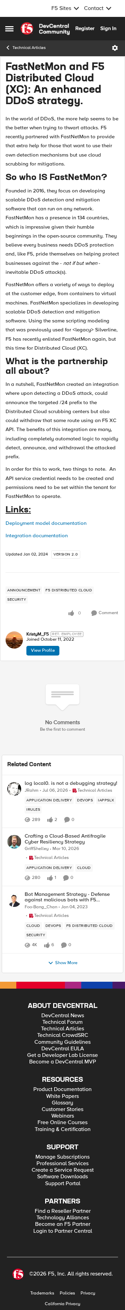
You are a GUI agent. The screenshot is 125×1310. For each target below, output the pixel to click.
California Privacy (62, 1304)
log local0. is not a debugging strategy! (71, 783)
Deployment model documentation (46, 523)
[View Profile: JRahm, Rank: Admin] (14, 789)
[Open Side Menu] (9, 28)
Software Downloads (62, 1176)
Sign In (108, 28)
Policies (67, 1293)
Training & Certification (63, 1129)
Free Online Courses (63, 1122)
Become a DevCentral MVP (62, 1062)
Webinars (62, 1116)
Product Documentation (62, 1089)
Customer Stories (62, 1109)
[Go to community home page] (45, 29)
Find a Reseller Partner (63, 1211)
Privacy (88, 1293)
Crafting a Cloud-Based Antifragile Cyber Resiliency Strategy (65, 838)
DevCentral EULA (62, 1049)
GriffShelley (37, 848)
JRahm (32, 790)
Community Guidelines (62, 1042)
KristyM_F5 (37, 634)
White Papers (62, 1096)
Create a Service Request (63, 1170)
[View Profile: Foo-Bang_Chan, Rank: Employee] (14, 900)
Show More (66, 963)
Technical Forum (62, 1022)
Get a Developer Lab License (62, 1055)
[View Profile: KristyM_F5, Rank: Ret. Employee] (14, 640)
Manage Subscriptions (62, 1157)
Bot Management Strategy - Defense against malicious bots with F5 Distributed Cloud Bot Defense (67, 897)
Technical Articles (29, 47)
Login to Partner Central (62, 1231)
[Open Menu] (115, 48)
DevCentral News (62, 1015)
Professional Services (62, 1163)
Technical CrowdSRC (62, 1035)
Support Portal (62, 1183)
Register (84, 28)
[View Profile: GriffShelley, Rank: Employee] (14, 842)
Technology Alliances (62, 1217)
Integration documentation (37, 535)
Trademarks (42, 1293)
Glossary (62, 1103)
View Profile (43, 650)
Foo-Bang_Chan (41, 907)
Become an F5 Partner (62, 1224)
